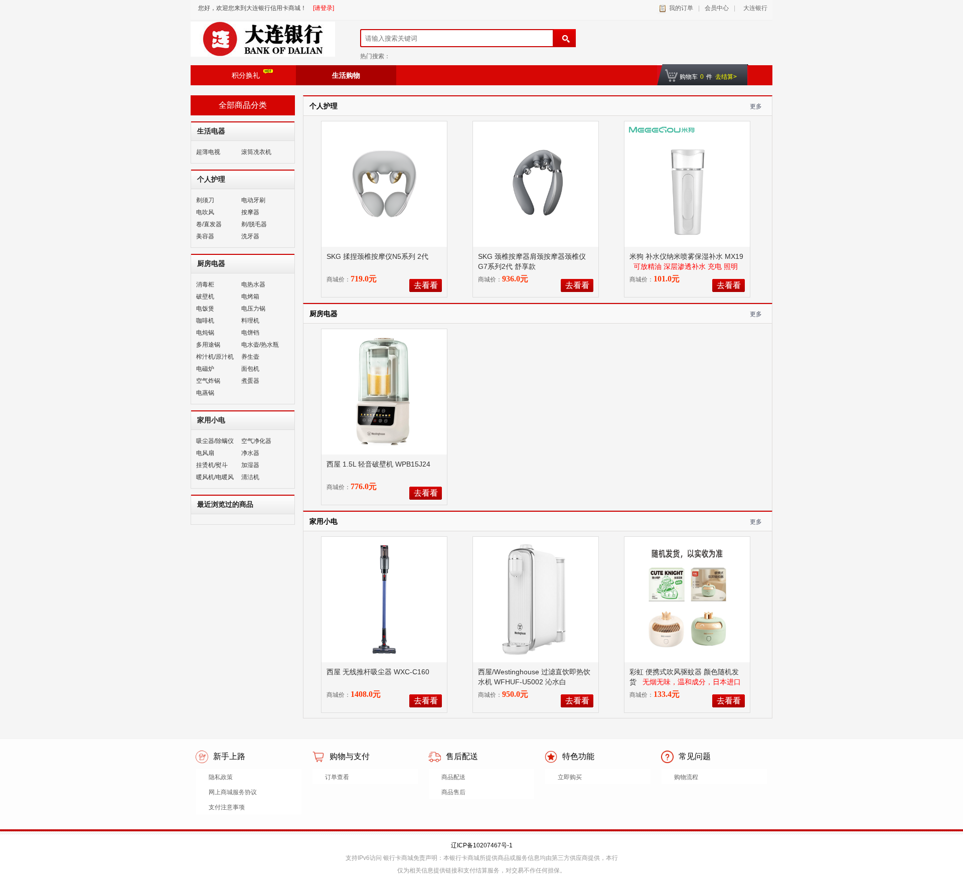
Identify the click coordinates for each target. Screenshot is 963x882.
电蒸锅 (205, 392)
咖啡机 (205, 320)
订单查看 (337, 777)
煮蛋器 (250, 380)
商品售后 (453, 792)
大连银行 (753, 8)
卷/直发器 (209, 224)
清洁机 (250, 477)
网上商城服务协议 (233, 792)
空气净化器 (256, 441)
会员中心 (717, 8)
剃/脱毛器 (254, 224)
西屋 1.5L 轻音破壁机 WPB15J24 (379, 464)
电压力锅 (253, 308)
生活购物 (346, 75)
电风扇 (205, 453)
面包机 (250, 368)
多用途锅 (208, 344)
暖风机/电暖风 (215, 477)
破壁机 (205, 296)
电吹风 (205, 212)
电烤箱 (250, 296)
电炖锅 (205, 332)
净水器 (250, 453)
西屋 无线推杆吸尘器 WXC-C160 (379, 672)
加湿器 (250, 465)
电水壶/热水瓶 (260, 344)
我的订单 (681, 8)
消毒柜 (205, 284)
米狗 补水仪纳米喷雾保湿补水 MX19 (686, 256)
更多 (756, 106)
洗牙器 (250, 236)
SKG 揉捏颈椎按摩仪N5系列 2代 (378, 256)
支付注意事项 (227, 807)
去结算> (726, 76)
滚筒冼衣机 (256, 152)
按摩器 (250, 212)
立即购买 (570, 777)
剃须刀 (205, 200)
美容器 (205, 236)
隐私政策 (221, 777)
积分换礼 (246, 75)
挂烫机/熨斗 (212, 465)
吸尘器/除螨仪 (215, 441)
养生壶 (250, 356)
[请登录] (323, 8)
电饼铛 (250, 332)
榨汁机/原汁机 (215, 356)
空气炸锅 (208, 380)
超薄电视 (208, 152)
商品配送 (453, 777)
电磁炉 (205, 368)
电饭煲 (205, 308)
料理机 (250, 320)
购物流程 (686, 777)
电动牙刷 (253, 200)
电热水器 (253, 284)
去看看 (426, 285)
